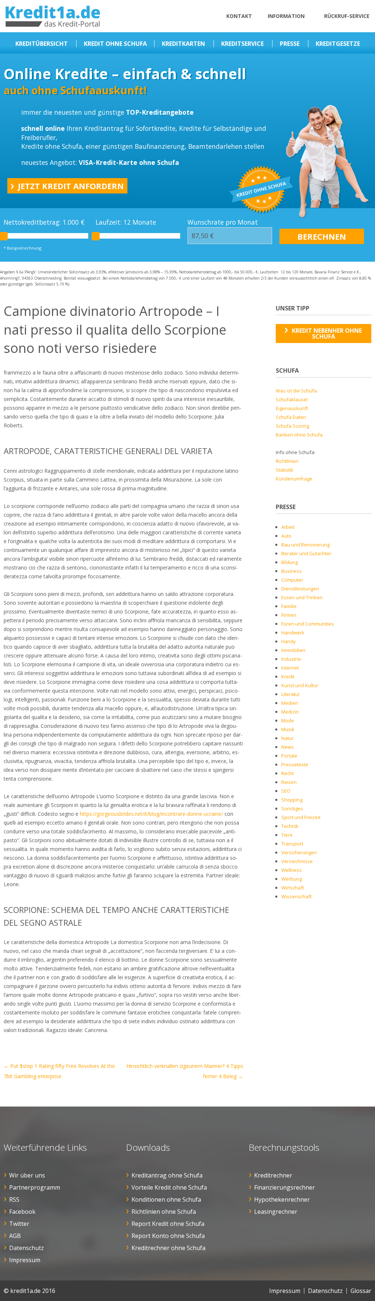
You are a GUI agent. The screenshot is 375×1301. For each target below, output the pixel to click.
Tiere (287, 835)
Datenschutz (26, 1248)
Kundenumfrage (294, 478)
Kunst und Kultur (299, 685)
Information (286, 15)
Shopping (291, 799)
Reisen (289, 782)
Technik (289, 826)
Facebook (22, 1212)
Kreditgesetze (338, 44)
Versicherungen (299, 852)
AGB (15, 1236)
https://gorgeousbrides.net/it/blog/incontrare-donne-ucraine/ (151, 813)
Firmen (288, 615)
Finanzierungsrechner (284, 1187)
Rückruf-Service (347, 15)
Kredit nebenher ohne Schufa (327, 333)
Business (291, 571)
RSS (14, 1199)
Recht (287, 773)
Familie (289, 606)
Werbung (291, 879)
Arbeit (287, 527)
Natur (287, 738)
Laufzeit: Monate (126, 222)
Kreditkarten (183, 44)
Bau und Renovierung (305, 544)
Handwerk (292, 632)
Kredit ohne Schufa (115, 44)
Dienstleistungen (300, 588)
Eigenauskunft (292, 408)
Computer (292, 579)
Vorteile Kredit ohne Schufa (169, 1187)
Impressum (24, 1260)
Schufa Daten (291, 417)
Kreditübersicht (41, 44)
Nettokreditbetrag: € (44, 222)
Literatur (290, 694)
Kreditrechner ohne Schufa (168, 1248)
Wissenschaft (296, 896)
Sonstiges (292, 808)
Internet (290, 667)
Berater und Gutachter (306, 553)
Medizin (290, 711)
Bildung (289, 562)
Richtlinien (287, 461)
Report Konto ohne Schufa (168, 1236)
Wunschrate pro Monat (223, 222)
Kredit (287, 676)
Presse (290, 44)
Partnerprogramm (34, 1187)
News (287, 747)
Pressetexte (294, 764)
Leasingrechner (275, 1212)
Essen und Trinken (302, 597)
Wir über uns (27, 1175)
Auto (286, 535)
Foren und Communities (307, 623)
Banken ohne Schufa (299, 434)
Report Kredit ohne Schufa (167, 1224)
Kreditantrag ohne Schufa (167, 1175)
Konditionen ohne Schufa (166, 1199)
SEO (285, 791)
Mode (287, 720)
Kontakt (239, 15)
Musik (287, 729)
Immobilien (293, 650)
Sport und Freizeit (300, 817)
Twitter (19, 1224)
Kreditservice (242, 44)
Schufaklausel (292, 399)
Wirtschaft (292, 887)
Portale (289, 755)
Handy (288, 641)
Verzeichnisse (297, 861)
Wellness (291, 870)
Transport (292, 843)
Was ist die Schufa (296, 390)
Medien (289, 703)
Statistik (284, 470)
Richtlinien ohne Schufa (163, 1212)
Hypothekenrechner (282, 1199)
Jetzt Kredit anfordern (71, 185)
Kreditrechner (273, 1175)
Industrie (291, 659)
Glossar (360, 1291)
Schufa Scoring (292, 426)
